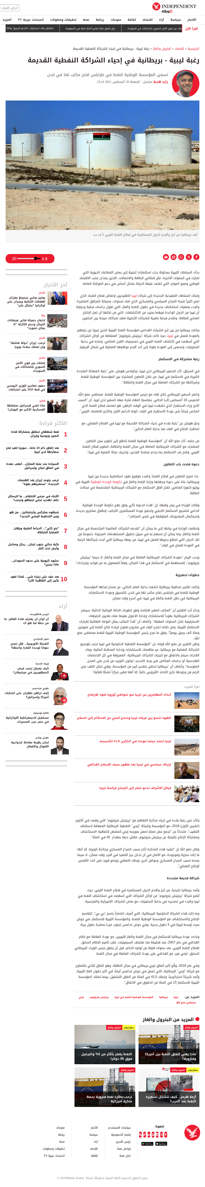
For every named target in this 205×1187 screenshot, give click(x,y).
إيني (81, 997)
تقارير (42, 401)
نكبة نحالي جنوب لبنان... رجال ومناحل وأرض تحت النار (33, 546)
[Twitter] (161, 1135)
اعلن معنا (125, 1155)
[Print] (166, 257)
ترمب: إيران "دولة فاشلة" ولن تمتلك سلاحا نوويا (27, 345)
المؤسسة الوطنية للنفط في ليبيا (134, 997)
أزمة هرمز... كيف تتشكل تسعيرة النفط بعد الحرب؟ (171, 1099)
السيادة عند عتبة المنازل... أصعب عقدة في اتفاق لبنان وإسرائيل (32, 466)
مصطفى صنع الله (186, 1002)
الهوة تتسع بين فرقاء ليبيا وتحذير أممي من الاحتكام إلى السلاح (124, 718)
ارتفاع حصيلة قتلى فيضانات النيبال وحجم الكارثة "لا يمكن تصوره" (26, 324)
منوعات (116, 19)
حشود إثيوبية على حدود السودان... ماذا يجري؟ (35, 562)
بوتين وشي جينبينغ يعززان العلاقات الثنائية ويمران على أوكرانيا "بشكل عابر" (26, 301)
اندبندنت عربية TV (31, 19)
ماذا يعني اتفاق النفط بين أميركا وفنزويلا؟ (170, 1056)
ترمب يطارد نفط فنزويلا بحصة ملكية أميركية (109, 1099)
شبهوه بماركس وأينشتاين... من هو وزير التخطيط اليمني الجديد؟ (34, 514)
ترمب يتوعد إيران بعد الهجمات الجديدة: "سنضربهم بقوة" (38, 482)
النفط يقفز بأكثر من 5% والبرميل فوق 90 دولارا (106, 1056)
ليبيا (134, 296)
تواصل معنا (124, 1148)
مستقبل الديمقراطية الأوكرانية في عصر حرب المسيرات (27, 720)
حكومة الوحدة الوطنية (106, 482)
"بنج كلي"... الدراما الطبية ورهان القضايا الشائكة (36, 530)
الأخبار (191, 19)
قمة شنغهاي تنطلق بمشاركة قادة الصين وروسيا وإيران (35, 434)
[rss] (140, 1135)
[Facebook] (165, 1135)
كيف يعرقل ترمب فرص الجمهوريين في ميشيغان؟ (31, 670)
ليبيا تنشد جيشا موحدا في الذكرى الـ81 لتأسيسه (135, 741)
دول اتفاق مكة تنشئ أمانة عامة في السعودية (108, 28)
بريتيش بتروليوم (99, 997)
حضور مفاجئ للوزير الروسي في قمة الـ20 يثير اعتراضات (26, 387)
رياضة (100, 19)
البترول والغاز (162, 49)
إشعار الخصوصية (121, 1134)
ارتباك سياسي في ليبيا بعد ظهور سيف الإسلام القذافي (129, 764)
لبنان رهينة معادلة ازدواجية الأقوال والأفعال (30, 744)
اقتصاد (147, 19)
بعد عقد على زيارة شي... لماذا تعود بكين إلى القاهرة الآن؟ (34, 578)
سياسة (175, 19)
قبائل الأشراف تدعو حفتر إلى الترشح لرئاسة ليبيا (135, 788)
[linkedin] (149, 1135)
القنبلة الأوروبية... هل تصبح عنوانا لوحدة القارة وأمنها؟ (30, 645)
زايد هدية (160, 82)
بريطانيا (163, 997)
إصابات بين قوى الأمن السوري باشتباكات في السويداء (173, 28)
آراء (161, 19)
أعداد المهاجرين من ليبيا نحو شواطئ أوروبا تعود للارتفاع (129, 694)
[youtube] (153, 1135)
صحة (86, 19)
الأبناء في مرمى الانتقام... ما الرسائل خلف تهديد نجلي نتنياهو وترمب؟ (33, 498)
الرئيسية (193, 49)
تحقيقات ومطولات (63, 19)
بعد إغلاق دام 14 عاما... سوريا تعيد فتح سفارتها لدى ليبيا (32, 450)
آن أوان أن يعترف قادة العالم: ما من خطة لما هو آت (26, 621)
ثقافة (132, 19)
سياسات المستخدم (119, 1127)
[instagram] (157, 1135)
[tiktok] (144, 1135)
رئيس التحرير (123, 1141)
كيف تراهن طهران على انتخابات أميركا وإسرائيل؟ (27, 695)
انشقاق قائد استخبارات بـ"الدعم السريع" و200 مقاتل (44, 28)
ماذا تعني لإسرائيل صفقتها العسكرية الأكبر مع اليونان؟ (26, 407)
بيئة (43, 315)
